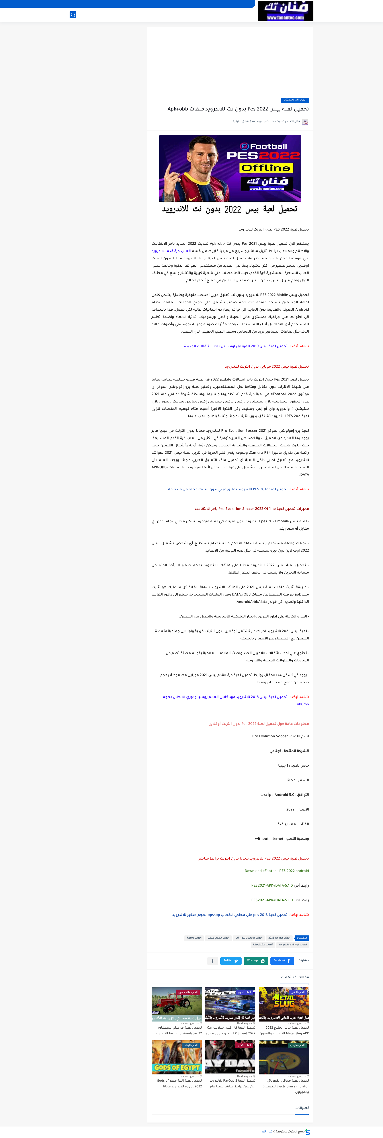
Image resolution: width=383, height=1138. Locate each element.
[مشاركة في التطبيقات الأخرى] (212, 961)
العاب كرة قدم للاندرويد (293, 945)
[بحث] (73, 14)
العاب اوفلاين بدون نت (248, 938)
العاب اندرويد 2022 (295, 100)
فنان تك (267, 1132)
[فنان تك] (285, 11)
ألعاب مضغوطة (263, 945)
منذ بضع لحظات (297, 1023)
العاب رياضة (194, 938)
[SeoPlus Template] (307, 1132)
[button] (282, 961)
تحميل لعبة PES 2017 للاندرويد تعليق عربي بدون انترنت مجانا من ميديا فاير (227, 490)
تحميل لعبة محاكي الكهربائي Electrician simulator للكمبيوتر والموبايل (285, 1086)
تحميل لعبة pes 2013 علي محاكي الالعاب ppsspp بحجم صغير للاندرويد (230, 915)
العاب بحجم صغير (218, 938)
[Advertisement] (230, 64)
